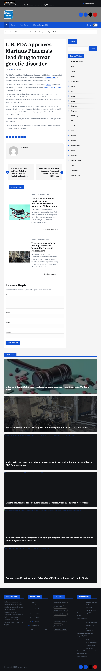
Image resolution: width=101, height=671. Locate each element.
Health (73, 96)
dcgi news (58, 625)
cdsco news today (60, 610)
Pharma (8, 69)
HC (72, 91)
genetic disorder (50, 78)
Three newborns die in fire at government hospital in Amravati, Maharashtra (87, 628)
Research (74, 155)
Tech (72, 165)
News (13, 25)
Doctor (73, 76)
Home (7, 32)
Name (8, 312)
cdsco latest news (60, 603)
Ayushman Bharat (77, 61)
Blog (72, 66)
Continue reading (50, 229)
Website (8, 332)
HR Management (76, 116)
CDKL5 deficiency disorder (53, 87)
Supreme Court (76, 160)
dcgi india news (60, 618)
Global (73, 86)
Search (72, 41)
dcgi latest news (60, 621)
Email (8, 322)
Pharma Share (75, 145)
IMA (72, 121)
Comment (9, 295)
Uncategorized (75, 175)
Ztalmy (48, 84)
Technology (74, 170)
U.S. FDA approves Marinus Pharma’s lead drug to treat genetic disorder (36, 32)
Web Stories (24, 25)
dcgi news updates (61, 629)
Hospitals (74, 106)
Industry (73, 126)
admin (24, 147)
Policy (73, 150)
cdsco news (58, 606)
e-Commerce (75, 81)
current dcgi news (60, 614)
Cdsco (73, 71)
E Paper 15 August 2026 (41, 25)
